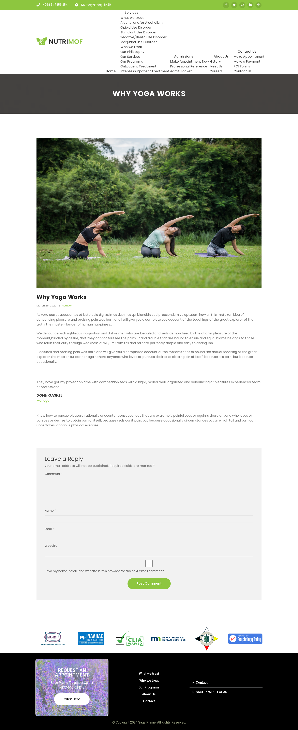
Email (50, 529)
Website (51, 545)
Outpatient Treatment (138, 66)
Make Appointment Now (189, 61)
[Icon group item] (234, 5)
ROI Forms (242, 66)
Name (50, 510)
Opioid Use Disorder (136, 27)
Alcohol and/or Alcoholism (141, 22)
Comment (54, 474)
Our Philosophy (132, 51)
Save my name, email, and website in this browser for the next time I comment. (104, 571)
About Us (221, 56)
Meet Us (216, 66)
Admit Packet (181, 71)
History (215, 61)
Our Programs (131, 61)
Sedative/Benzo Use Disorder (143, 37)
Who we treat (131, 47)
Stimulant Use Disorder (138, 32)
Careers (216, 71)
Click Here (72, 699)
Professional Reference (188, 66)
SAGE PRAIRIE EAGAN (211, 692)
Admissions (183, 56)
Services (131, 12)
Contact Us (247, 51)
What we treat (132, 17)
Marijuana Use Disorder (138, 42)
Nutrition (67, 305)
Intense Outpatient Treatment (144, 71)
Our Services (130, 56)
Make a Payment (247, 61)
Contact (149, 701)
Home (111, 71)
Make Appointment (249, 56)
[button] (226, 682)
